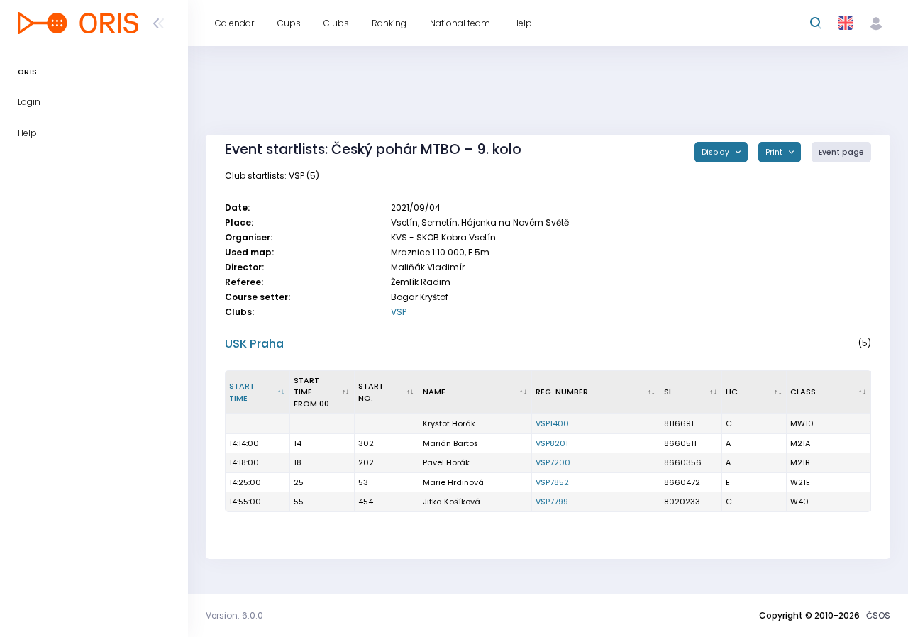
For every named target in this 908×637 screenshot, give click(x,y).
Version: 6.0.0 (234, 615)
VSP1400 (552, 423)
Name (434, 391)
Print (775, 152)
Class (803, 391)
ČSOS (878, 615)
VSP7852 (552, 482)
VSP (398, 312)
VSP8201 (552, 443)
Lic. (733, 391)
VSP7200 (553, 462)
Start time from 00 (311, 392)
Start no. (371, 392)
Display (716, 152)
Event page (841, 152)
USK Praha (254, 344)
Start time (242, 392)
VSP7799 (552, 501)
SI (667, 391)
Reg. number (562, 391)
